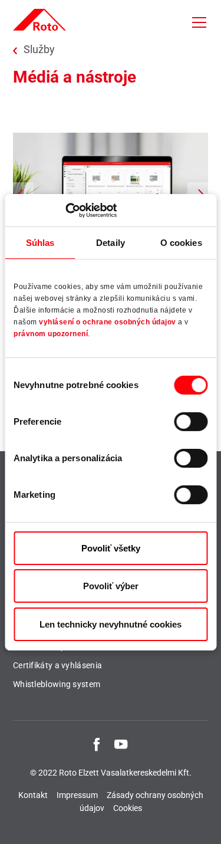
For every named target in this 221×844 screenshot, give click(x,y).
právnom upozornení (51, 334)
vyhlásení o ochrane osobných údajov (107, 322)
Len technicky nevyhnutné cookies (110, 624)
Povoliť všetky (110, 548)
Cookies (127, 808)
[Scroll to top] (201, 824)
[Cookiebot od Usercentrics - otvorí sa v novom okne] (65, 210)
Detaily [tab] (110, 243)
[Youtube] (120, 743)
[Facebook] (97, 743)
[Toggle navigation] (199, 22)
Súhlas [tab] (40, 243)
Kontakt (33, 795)
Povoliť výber (110, 586)
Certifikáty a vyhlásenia (57, 665)
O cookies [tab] (181, 243)
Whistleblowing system (56, 684)
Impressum (77, 795)
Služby (39, 49)
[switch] (190, 421)
